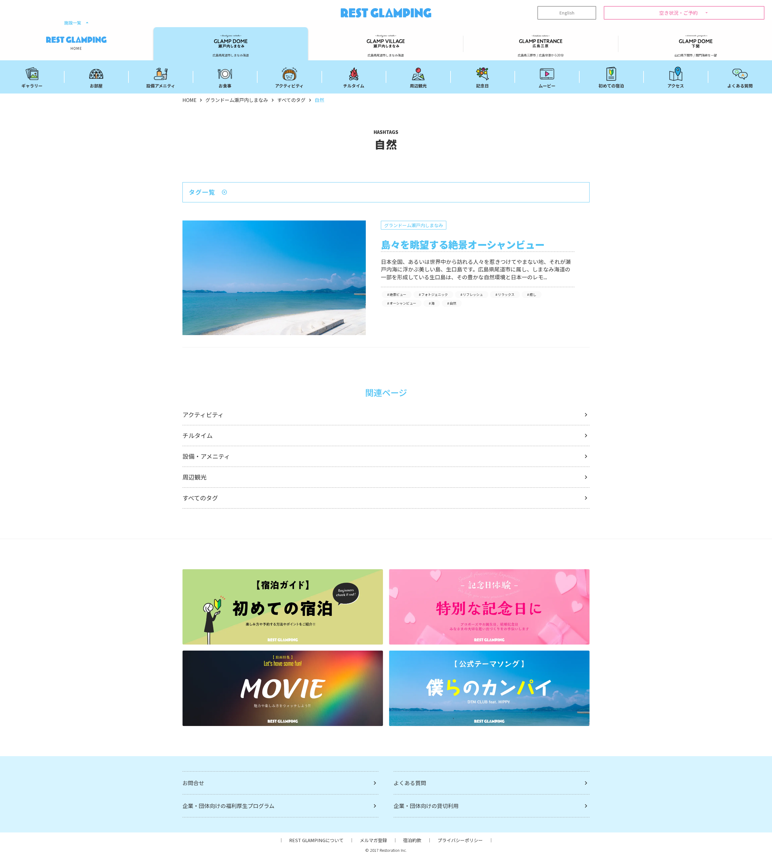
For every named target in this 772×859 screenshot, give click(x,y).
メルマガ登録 (373, 840)
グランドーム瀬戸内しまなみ (236, 100)
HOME (189, 100)
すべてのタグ (291, 100)
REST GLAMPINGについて (316, 840)
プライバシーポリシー (460, 840)
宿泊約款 (412, 840)
